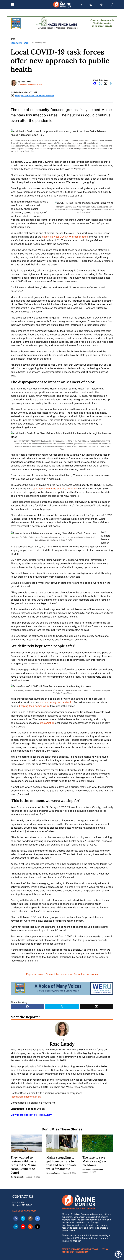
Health (26, 42)
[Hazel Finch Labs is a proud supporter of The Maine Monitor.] (62, 22)
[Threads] (37, 1226)
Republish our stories (86, 974)
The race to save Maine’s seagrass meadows (94, 1161)
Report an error (35, 974)
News (13, 39)
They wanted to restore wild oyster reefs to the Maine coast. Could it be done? (24, 1165)
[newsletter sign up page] (91, 4)
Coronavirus (16, 42)
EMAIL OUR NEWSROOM (24, 1211)
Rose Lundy (26, 81)
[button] (12, 4)
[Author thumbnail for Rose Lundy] (62, 1028)
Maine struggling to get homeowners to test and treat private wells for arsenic (61, 1163)
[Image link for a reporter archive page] (14, 82)
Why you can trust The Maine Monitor (34, 95)
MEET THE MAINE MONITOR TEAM (80, 1249)
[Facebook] (15, 1218)
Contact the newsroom (59, 974)
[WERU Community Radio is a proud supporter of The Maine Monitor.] (62, 988)
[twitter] (23, 1218)
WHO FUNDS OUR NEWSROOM (85, 1250)
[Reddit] (30, 1226)
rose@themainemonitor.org (30, 84)
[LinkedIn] (15, 1226)
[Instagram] (30, 1218)
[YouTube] (23, 1226)
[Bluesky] (37, 1218)
